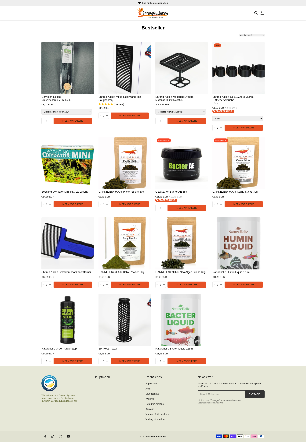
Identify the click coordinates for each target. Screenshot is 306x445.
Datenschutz (152, 393)
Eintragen (254, 394)
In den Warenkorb (72, 121)
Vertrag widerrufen (155, 419)
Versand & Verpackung (157, 414)
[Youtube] (68, 436)
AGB (148, 388)
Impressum (151, 383)
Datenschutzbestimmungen (210, 403)
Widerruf (150, 398)
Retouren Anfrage (155, 404)
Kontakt (149, 409)
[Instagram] (60, 436)
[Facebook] (45, 436)
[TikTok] (53, 436)
